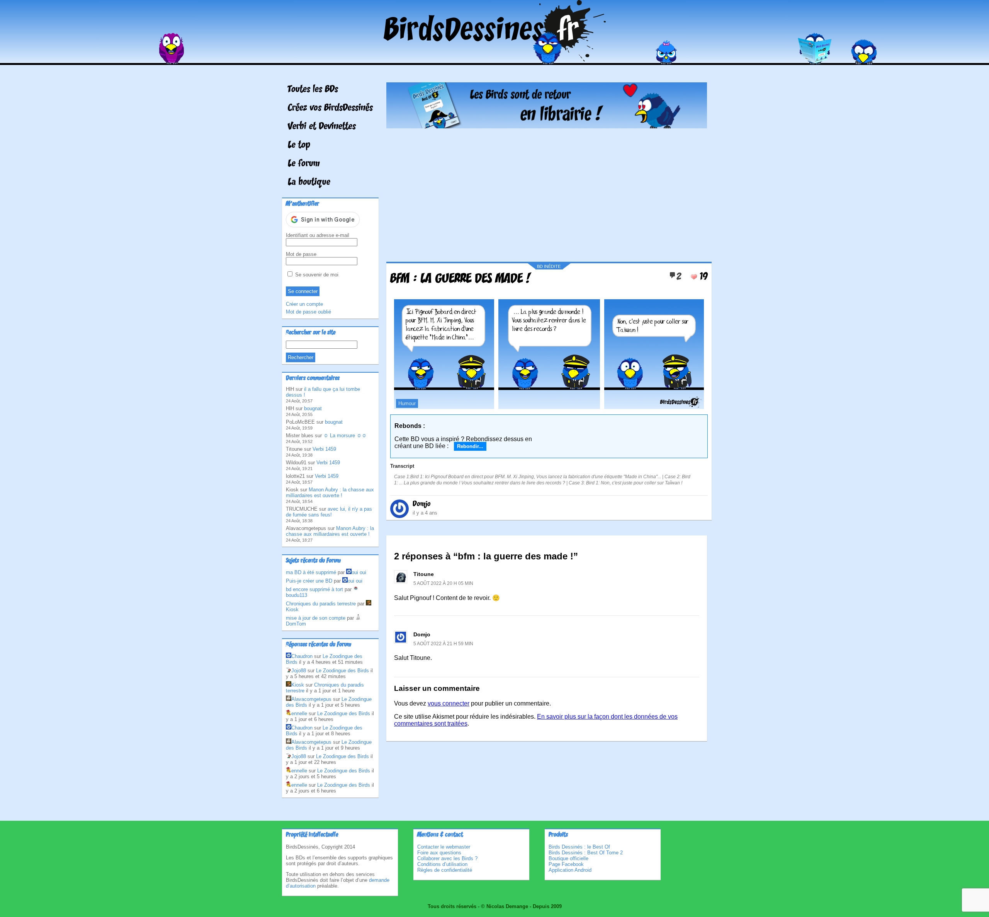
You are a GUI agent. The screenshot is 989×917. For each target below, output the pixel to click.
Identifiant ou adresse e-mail (317, 235)
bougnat (313, 408)
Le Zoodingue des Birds (342, 670)
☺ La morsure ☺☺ (345, 435)
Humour (407, 403)
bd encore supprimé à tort (314, 589)
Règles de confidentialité (444, 870)
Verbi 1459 (324, 449)
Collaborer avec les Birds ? (447, 858)
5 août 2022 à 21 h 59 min (443, 643)
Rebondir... (470, 446)
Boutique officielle (568, 858)
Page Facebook (566, 864)
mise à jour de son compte (315, 618)
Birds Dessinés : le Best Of (579, 847)
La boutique (309, 182)
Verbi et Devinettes (322, 127)
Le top (299, 145)
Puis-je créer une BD (309, 581)
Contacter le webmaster (443, 847)
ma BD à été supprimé (311, 572)
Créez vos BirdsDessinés (330, 108)
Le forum (304, 164)
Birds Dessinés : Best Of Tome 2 (586, 853)
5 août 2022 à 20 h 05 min (443, 583)
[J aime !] (694, 277)
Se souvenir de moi (316, 275)
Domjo (422, 504)
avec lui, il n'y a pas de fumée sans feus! (329, 512)
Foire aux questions (439, 853)
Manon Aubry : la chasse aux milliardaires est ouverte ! (330, 492)
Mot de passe (301, 254)
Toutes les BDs (313, 89)
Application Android (570, 870)
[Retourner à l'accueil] (495, 59)
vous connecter (448, 703)
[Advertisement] (546, 192)
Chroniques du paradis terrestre (321, 604)
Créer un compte (304, 304)
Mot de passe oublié (308, 312)
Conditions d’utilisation (442, 864)
